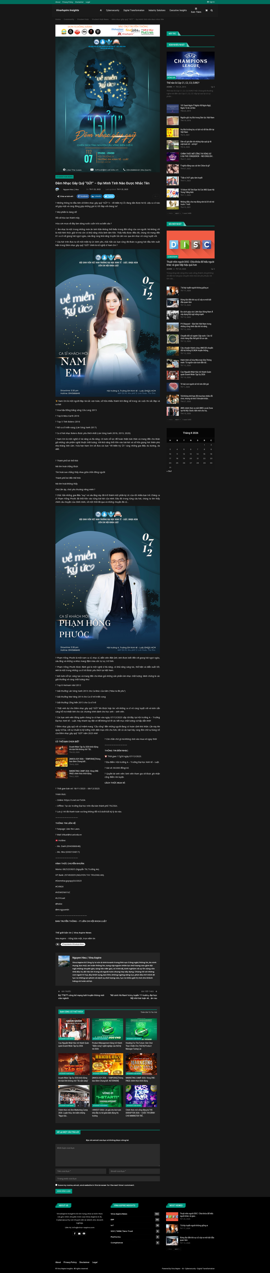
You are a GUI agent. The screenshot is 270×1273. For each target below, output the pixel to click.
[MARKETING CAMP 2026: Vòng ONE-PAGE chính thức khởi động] (61, 774)
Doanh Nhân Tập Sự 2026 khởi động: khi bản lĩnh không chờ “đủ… (84, 748)
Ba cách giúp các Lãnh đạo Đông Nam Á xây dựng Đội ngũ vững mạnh (197, 313)
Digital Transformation (133, 10)
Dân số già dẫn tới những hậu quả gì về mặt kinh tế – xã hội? (196, 142)
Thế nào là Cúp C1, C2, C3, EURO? (183, 82)
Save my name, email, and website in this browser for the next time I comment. (96, 1185)
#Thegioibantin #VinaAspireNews (73, 944)
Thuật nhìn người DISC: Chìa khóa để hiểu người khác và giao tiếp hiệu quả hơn (190, 263)
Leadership (172, 257)
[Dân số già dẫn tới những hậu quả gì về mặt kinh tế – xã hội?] (173, 144)
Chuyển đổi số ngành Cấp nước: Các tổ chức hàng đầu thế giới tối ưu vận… (196, 337)
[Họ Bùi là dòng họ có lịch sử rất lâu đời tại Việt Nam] (173, 132)
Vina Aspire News (119, 1214)
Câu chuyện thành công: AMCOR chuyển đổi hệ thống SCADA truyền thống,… (197, 349)
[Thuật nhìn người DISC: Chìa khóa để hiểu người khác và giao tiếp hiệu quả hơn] (191, 244)
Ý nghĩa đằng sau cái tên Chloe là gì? (195, 165)
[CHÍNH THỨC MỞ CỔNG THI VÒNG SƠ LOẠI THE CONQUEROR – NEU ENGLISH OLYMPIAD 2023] (173, 156)
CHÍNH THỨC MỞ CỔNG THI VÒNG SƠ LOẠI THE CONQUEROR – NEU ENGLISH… (197, 154)
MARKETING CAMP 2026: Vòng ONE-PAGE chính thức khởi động (84, 772)
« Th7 (169, 471)
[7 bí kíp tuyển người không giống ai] (173, 290)
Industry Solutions (156, 10)
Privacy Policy (67, 2)
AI (101, 10)
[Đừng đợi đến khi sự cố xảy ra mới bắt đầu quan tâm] (173, 302)
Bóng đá (171, 78)
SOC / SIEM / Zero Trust (122, 1231)
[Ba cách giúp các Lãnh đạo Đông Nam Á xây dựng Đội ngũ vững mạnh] (173, 314)
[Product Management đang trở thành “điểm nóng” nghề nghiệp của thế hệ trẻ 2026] (107, 1029)
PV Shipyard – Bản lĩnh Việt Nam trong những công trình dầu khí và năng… (196, 325)
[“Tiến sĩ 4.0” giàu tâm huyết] (173, 180)
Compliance (117, 1242)
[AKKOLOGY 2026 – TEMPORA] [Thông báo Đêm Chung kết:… (84, 760)
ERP (112, 1219)
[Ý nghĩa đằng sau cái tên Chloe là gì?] (173, 168)
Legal (88, 2)
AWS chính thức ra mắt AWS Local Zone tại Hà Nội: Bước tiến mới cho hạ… (197, 409)
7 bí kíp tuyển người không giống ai (194, 287)
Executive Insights (178, 10)
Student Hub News (64, 177)
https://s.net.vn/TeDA (74, 800)
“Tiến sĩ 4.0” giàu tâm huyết (191, 177)
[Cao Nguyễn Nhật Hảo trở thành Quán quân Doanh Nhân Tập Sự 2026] (74, 1029)
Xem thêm (196, 12)
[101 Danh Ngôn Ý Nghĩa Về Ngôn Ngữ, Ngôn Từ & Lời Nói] (173, 108)
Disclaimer (79, 2)
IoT (112, 1225)
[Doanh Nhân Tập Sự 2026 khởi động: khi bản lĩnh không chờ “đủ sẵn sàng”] (61, 750)
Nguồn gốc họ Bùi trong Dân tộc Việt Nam (197, 117)
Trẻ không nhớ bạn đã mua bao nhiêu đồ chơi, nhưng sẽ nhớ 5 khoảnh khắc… (197, 397)
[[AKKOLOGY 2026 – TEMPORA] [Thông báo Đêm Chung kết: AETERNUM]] (61, 762)
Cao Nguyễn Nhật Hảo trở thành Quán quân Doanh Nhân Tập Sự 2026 (196, 373)
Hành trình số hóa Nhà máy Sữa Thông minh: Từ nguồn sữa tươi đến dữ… (196, 361)
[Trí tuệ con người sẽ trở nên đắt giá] (173, 387)
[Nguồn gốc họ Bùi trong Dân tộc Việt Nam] (173, 120)
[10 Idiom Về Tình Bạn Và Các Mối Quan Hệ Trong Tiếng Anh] (173, 192)
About (57, 2)
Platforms (116, 1237)
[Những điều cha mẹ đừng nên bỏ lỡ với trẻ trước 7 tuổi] (173, 205)
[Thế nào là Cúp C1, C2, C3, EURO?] (191, 65)
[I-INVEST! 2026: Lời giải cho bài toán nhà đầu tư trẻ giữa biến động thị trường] (107, 1096)
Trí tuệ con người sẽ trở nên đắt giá (195, 384)
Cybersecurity (112, 10)
